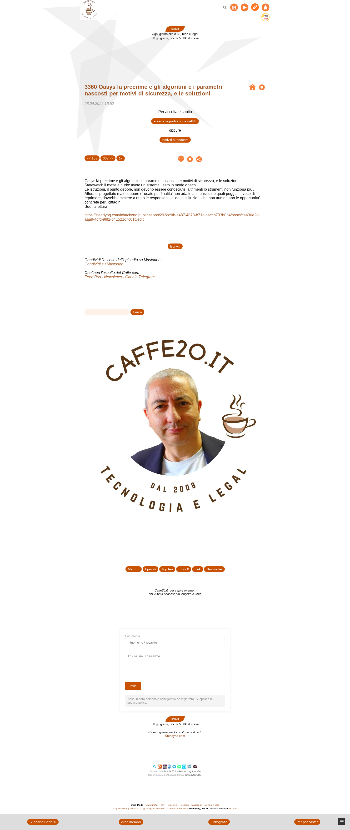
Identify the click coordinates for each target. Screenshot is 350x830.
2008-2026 (136, 808)
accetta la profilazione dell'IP (175, 121)
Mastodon (196, 805)
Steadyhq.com (175, 736)
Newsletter (113, 277)
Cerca (137, 312)
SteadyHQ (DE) (193, 775)
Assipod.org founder (189, 771)
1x (120, 158)
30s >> (108, 158)
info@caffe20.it (168, 771)
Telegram (184, 805)
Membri (133, 569)
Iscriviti (175, 28)
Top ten (167, 569)
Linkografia (151, 805)
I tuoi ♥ (184, 569)
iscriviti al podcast (175, 140)
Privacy (125, 808)
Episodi (150, 569)
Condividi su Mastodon (104, 264)
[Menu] (341, 821)
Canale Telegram (140, 277)
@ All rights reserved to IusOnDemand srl (165, 808)
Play (162, 805)
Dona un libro (212, 805)
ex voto (233, 808)
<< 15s (92, 158)
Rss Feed (172, 805)
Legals (117, 808)
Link (198, 569)
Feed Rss (93, 277)
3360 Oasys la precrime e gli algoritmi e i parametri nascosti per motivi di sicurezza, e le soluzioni (153, 90)
